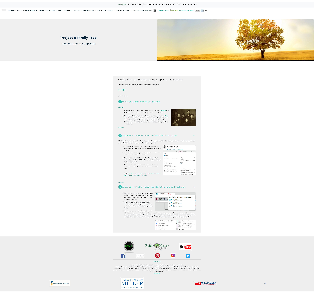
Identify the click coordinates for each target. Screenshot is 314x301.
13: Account (129, 10)
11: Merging (110, 10)
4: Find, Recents (40, 10)
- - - (155, 10)
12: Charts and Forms (119, 10)
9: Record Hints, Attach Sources (91, 10)
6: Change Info (59, 10)
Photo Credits (157, 273)
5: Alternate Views (50, 10)
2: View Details (18, 10)
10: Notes (103, 10)
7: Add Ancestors (68, 10)
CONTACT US (157, 261)
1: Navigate (11, 10)
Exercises (121, 127)
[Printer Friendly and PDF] (197, 10)
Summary (121, 107)
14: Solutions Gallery (139, 10)
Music (192, 10)
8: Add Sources (78, 10)
